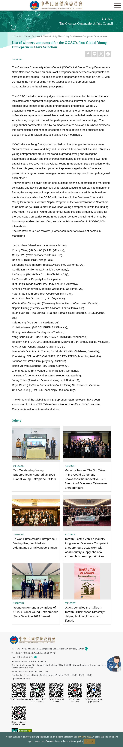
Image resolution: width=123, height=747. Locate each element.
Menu (117, 5)
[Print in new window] (108, 54)
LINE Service (114, 664)
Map (90, 648)
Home (27, 36)
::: (13, 36)
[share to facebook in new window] (88, 54)
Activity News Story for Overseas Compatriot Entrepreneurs (78, 36)
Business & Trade (40, 36)
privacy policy (84, 736)
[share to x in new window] (101, 54)
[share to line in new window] (95, 54)
